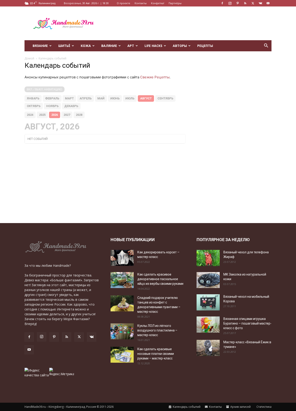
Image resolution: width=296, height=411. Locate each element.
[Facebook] (222, 3)
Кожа (86, 45)
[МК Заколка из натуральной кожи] (208, 280)
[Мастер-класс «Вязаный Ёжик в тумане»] (208, 348)
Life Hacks (153, 45)
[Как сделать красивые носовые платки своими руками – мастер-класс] (122, 355)
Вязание (40, 45)
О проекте (123, 3)
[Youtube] (268, 3)
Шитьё (64, 45)
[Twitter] (252, 3)
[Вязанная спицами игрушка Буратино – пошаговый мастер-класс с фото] (208, 324)
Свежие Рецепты (155, 77)
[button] (265, 46)
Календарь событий (186, 407)
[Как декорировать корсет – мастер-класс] (122, 258)
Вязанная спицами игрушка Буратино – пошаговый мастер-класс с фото (247, 323)
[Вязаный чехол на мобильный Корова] (208, 302)
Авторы (180, 45)
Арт (130, 45)
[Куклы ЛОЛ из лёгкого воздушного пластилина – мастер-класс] (122, 331)
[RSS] (245, 3)
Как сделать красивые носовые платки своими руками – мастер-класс (155, 353)
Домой (29, 58)
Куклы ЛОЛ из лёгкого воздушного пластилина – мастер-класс (157, 330)
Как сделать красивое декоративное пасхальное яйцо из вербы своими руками (160, 279)
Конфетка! (157, 3)
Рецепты (205, 45)
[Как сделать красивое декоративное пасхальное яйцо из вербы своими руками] (122, 280)
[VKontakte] (260, 3)
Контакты (141, 3)
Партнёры (175, 3)
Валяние (109, 45)
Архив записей (240, 407)
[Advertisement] (187, 23)
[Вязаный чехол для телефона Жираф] (208, 258)
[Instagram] (229, 3)
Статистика (263, 407)
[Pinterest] (237, 3)
